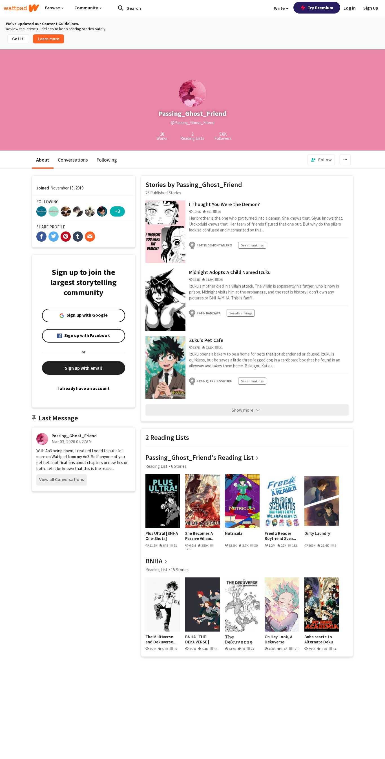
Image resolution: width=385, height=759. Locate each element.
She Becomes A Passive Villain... (199, 536)
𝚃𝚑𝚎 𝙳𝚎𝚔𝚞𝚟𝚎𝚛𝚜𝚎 (239, 639)
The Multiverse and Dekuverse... (160, 639)
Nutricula (233, 533)
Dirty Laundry (317, 533)
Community (86, 7)
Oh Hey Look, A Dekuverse (278, 639)
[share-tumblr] (78, 236)
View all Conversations (61, 479)
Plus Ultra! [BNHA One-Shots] (161, 536)
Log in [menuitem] (350, 8)
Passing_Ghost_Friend (74, 435)
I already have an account (83, 388)
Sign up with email (83, 368)
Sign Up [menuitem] (370, 8)
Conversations (73, 159)
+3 (117, 211)
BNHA (153, 561)
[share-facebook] (41, 236)
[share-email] (90, 236)
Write (280, 8)
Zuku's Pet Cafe (206, 340)
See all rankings (252, 245)
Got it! (18, 38)
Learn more (48, 38)
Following (106, 159)
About (42, 159)
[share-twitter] (53, 236)
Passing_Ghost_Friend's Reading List (199, 457)
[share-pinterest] (66, 236)
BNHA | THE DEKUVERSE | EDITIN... (197, 639)
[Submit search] (120, 7)
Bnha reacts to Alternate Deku (318, 639)
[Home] (21, 8)
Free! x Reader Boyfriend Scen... (280, 536)
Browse (53, 7)
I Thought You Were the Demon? (224, 204)
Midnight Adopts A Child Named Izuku (230, 272)
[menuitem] (321, 159)
